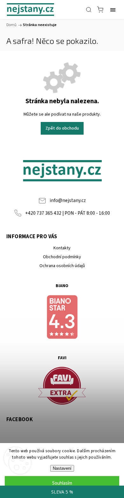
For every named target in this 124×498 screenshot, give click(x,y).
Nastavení (62, 468)
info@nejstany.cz (68, 200)
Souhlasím (62, 483)
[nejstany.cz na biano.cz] (62, 318)
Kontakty (62, 248)
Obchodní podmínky (62, 257)
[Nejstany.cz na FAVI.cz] (62, 387)
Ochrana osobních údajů (62, 266)
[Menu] (113, 9)
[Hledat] (88, 9)
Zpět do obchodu (62, 128)
